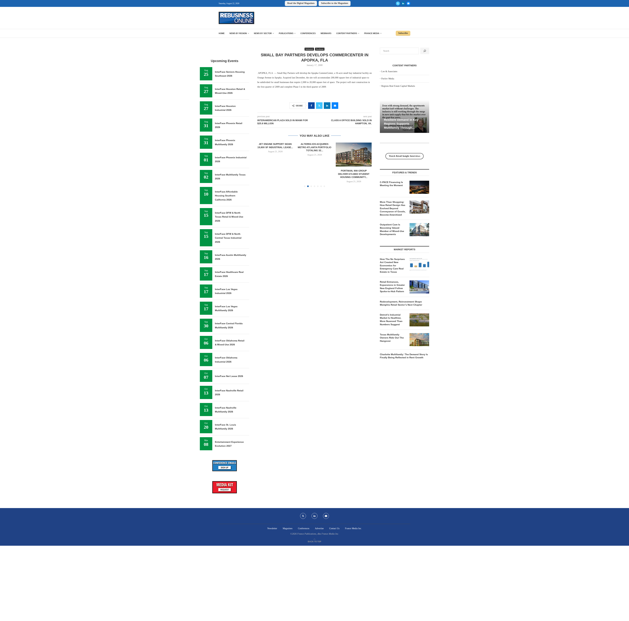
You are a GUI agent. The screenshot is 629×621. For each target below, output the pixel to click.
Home (222, 33)
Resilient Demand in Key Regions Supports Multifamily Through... (401, 123)
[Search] (424, 51)
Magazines (287, 528)
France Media (371, 33)
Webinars (326, 33)
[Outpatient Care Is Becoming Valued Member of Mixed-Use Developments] (419, 229)
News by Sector (263, 33)
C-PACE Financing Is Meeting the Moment (391, 184)
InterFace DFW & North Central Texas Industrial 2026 (228, 238)
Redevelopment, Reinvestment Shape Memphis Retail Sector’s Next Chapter (401, 303)
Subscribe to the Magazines (334, 3)
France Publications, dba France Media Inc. (318, 534)
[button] (262, 164)
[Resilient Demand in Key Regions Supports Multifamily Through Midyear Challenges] (404, 116)
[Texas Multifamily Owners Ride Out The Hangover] (419, 339)
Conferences (308, 33)
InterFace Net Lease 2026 (229, 376)
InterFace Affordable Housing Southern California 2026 (226, 195)
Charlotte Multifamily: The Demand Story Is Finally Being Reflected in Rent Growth (404, 356)
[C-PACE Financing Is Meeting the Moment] (419, 187)
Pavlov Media (387, 78)
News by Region (238, 33)
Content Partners (346, 33)
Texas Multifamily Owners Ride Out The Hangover (392, 337)
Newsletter (272, 528)
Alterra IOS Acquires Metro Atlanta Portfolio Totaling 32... (314, 147)
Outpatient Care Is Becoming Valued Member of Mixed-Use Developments (392, 229)
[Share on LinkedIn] (327, 105)
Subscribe (403, 33)
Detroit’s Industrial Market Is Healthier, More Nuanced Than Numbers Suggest (391, 319)
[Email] (408, 3)
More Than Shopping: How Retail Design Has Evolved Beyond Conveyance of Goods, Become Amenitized (393, 208)
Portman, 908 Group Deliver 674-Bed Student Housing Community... (353, 173)
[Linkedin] (403, 3)
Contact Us (334, 528)
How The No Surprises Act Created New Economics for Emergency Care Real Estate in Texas (392, 265)
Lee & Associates (389, 71)
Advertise (319, 528)
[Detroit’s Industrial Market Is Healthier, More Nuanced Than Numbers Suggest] (419, 319)
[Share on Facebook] (311, 105)
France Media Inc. (353, 528)
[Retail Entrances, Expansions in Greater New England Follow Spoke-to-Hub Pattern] (419, 286)
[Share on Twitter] (319, 105)
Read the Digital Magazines (300, 3)
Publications (286, 33)
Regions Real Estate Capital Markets (398, 86)
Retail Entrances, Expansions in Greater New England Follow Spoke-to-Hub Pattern (392, 287)
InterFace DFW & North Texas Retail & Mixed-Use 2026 (229, 216)
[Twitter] (398, 3)
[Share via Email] (335, 105)
